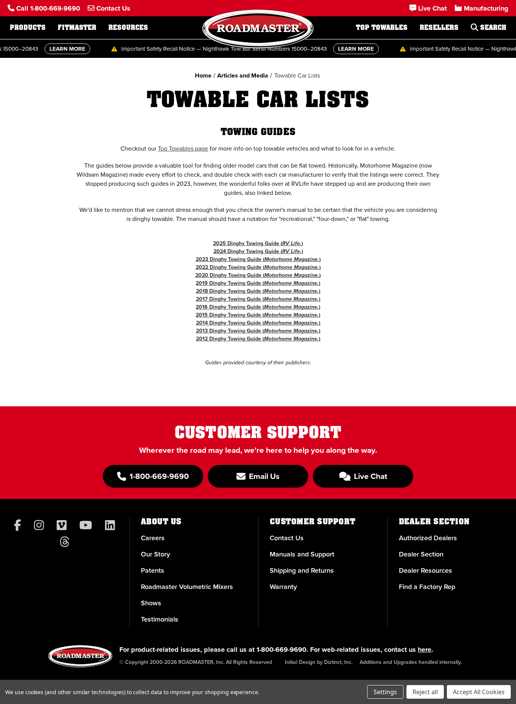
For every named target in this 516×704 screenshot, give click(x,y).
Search (492, 27)
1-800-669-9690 (281, 649)
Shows (151, 603)
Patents (152, 570)
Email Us (263, 476)
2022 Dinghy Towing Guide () (258, 267)
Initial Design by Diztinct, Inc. (318, 662)
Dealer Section (421, 554)
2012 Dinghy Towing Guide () (258, 339)
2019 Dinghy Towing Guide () (258, 283)
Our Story (155, 554)
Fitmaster (77, 27)
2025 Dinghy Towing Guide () (258, 243)
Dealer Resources (425, 570)
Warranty (283, 587)
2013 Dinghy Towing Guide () (258, 331)
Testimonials (159, 619)
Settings (385, 692)
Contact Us (287, 538)
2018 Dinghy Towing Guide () (258, 291)
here (424, 649)
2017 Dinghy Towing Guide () (258, 299)
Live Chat (369, 476)
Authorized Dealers (428, 538)
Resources (128, 27)
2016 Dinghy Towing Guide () (258, 307)
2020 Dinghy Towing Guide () (258, 275)
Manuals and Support (302, 554)
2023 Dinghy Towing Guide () (258, 259)
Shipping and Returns (302, 570)
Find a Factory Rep (427, 587)
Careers (153, 538)
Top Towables (382, 27)
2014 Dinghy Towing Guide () (258, 323)
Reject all (425, 692)
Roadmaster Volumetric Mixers (187, 587)
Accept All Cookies (479, 692)
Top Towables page (183, 148)
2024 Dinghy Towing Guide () (258, 251)
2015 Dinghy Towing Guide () (258, 315)
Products (28, 27)
